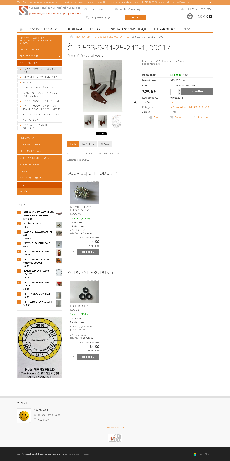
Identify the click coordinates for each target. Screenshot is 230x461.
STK (22, 184)
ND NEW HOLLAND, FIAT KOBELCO (36, 126)
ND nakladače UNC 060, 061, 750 (40, 70)
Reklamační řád (164, 29)
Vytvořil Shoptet (205, 454)
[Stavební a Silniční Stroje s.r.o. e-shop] (50, 10)
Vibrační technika (31, 49)
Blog (187, 29)
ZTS (172, 102)
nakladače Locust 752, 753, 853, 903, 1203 (40, 94)
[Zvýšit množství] (179, 90)
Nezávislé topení (30, 144)
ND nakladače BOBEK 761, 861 (41, 101)
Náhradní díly (28, 63)
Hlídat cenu (202, 117)
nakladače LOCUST (31, 178)
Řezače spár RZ (29, 56)
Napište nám (73, 29)
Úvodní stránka (21, 29)
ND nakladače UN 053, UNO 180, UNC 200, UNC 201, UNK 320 (42, 108)
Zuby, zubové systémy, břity (40, 77)
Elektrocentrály (30, 151)
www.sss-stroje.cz (115, 428)
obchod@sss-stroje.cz (49, 414)
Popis (73, 143)
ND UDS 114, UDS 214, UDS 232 (41, 114)
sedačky (28, 82)
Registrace (207, 9)
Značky (24, 191)
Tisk (156, 117)
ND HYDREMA (30, 119)
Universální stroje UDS (34, 157)
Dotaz (178, 117)
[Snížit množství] (179, 93)
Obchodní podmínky (43, 29)
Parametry (88, 143)
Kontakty (96, 29)
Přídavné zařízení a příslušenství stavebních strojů (36, 40)
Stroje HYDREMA (29, 164)
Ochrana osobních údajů (128, 29)
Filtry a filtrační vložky (38, 87)
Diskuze (104, 143)
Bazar (23, 171)
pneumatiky (27, 137)
